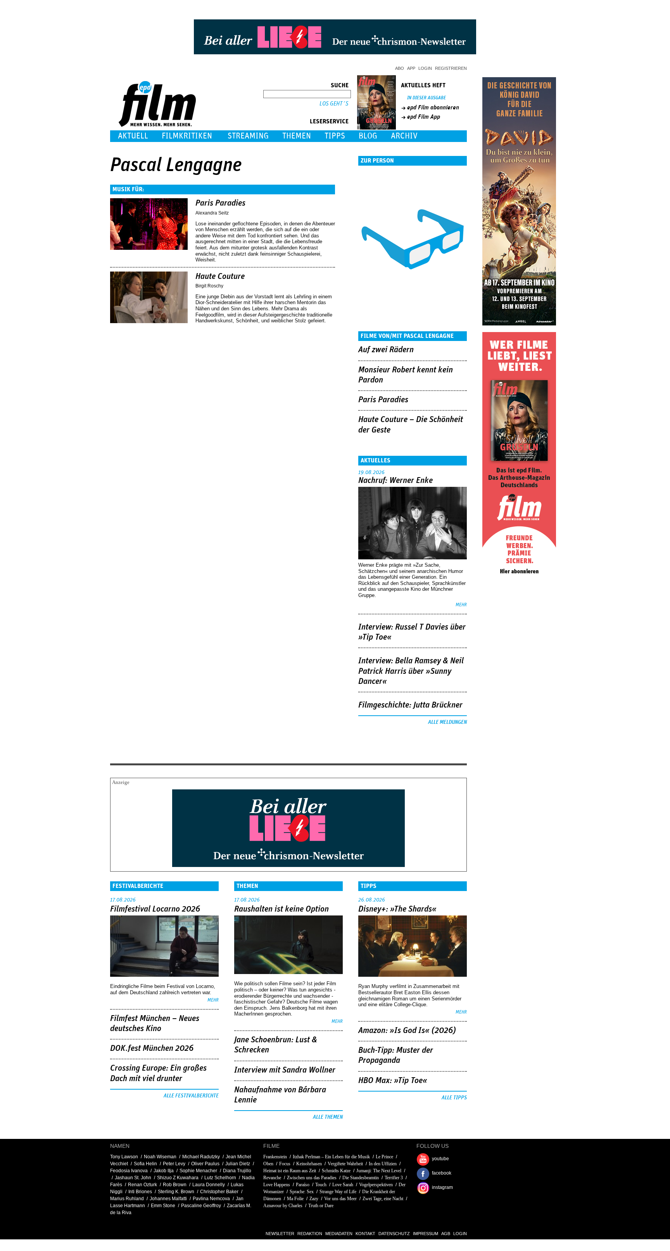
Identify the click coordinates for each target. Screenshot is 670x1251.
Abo (399, 68)
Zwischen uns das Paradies (312, 1177)
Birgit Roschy (209, 286)
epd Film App (423, 117)
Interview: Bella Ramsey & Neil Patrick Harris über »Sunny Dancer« (411, 671)
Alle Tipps (454, 1097)
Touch (320, 1184)
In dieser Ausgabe (426, 98)
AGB (445, 1233)
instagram (442, 1187)
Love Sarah (342, 1184)
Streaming (248, 136)
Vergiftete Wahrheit (345, 1163)
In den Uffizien (383, 1163)
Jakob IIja (164, 1170)
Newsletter (280, 1233)
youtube (440, 1158)
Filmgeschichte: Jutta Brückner (410, 705)
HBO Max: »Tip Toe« (392, 1080)
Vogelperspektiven (376, 1184)
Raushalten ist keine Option (281, 909)
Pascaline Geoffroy (201, 1205)
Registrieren (451, 68)
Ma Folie (295, 1198)
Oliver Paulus (205, 1163)
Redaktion (309, 1233)
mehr (461, 605)
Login (425, 68)
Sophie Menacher (198, 1170)
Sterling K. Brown (176, 1191)
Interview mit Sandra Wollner (284, 1070)
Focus (284, 1163)
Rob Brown (174, 1184)
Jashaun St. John (133, 1177)
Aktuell (133, 136)
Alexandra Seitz (212, 213)
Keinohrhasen (309, 1163)
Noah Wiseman (160, 1156)
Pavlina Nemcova (211, 1198)
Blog (368, 136)
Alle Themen (328, 1117)
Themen (296, 136)
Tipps (335, 136)
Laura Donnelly (208, 1184)
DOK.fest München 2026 (151, 1048)
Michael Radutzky (201, 1156)
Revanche (272, 1177)
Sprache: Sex (302, 1191)
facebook (441, 1173)
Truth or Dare (320, 1205)
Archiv (404, 136)
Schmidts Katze (336, 1170)
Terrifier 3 (394, 1177)
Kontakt (365, 1233)
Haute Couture (220, 276)
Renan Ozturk (142, 1184)
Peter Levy (174, 1163)
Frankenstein (275, 1156)
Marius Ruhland (127, 1198)
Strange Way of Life (337, 1191)
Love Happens (276, 1184)
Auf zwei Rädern (386, 350)
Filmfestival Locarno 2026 (155, 909)
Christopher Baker (219, 1191)
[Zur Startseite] (158, 125)
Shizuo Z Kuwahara (178, 1177)
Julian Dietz (237, 1163)
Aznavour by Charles (282, 1205)
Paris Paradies (220, 203)
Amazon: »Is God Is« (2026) (407, 1030)
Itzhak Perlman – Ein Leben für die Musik (331, 1156)
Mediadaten (338, 1233)
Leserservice (329, 121)
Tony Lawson (124, 1156)
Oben (268, 1163)
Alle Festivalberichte (191, 1096)
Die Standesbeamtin (360, 1177)
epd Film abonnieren (433, 107)
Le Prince (384, 1156)
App (411, 68)
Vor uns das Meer (340, 1198)
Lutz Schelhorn (220, 1177)
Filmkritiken (187, 136)
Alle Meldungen (447, 722)
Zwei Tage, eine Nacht (383, 1198)
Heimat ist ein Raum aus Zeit (289, 1170)
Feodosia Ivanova (129, 1170)
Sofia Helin (145, 1163)
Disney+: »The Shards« (397, 909)
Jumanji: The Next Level (378, 1170)
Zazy (313, 1198)
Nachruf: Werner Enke (395, 480)
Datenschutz (394, 1233)
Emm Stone (163, 1205)
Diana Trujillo (237, 1170)
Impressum (425, 1233)
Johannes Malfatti (168, 1198)
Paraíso (302, 1184)
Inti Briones (140, 1191)
